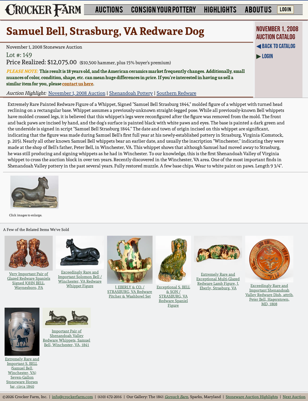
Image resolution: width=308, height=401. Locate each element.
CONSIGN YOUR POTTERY (163, 9)
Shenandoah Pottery (131, 93)
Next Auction (294, 397)
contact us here (77, 84)
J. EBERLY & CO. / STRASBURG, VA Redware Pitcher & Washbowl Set (129, 292)
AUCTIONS (109, 9)
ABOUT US (258, 9)
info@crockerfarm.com (72, 397)
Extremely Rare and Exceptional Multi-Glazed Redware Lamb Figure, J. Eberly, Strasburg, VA (218, 281)
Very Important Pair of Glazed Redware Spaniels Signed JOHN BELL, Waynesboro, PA (28, 281)
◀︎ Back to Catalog (275, 46)
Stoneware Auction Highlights (252, 397)
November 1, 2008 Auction (76, 93)
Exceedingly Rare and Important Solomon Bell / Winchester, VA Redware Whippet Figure (80, 279)
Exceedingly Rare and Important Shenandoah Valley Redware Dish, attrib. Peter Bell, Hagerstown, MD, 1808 (269, 294)
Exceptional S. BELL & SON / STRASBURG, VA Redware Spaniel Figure (173, 296)
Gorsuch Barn (176, 397)
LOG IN (285, 9)
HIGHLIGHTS (220, 9)
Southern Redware (176, 93)
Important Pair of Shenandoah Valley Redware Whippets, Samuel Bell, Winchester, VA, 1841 (66, 338)
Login (267, 56)
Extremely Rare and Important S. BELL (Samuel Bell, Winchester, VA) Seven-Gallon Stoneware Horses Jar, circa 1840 (22, 373)
